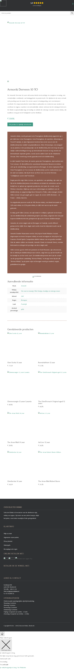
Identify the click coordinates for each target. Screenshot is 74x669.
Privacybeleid (8, 541)
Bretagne (24, 300)
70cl (22, 296)
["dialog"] (37, 652)
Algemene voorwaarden (11, 537)
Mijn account (8, 533)
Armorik (23, 286)
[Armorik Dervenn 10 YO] (37, 51)
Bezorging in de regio (10, 549)
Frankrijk (24, 304)
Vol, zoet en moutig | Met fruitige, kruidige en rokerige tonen (40, 291)
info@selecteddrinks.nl (13, 591)
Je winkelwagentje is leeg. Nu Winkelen (13, 667)
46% (22, 309)
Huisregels (7, 545)
